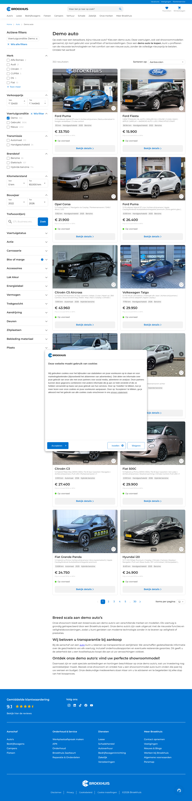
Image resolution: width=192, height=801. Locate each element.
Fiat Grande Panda (68, 557)
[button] (23, 38)
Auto (18, 24)
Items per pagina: (166, 602)
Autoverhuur (105, 748)
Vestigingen (166, 2)
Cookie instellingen (107, 792)
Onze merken (106, 16)
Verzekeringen (106, 762)
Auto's (10, 739)
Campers (12, 748)
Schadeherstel (106, 744)
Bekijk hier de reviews (19, 713)
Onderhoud (59, 748)
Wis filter (39, 113)
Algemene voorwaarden (158, 757)
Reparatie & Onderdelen (66, 757)
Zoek (43, 221)
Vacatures (155, 2)
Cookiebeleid (85, 792)
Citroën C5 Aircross (68, 292)
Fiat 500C (129, 469)
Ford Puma (63, 116)
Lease (101, 739)
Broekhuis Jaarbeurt (64, 753)
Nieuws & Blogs (153, 748)
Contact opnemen (154, 739)
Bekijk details (84, 148)
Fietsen (11, 753)
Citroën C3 (62, 469)
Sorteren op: (140, 62)
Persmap (149, 762)
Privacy (70, 792)
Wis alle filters (19, 44)
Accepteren (57, 445)
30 (135, 601)
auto (82, 645)
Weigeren (136, 445)
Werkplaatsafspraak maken (68, 739)
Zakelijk (102, 757)
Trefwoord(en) (16, 214)
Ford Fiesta (131, 116)
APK (55, 744)
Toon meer (15, 87)
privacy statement (119, 392)
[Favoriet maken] (113, 108)
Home (9, 24)
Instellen (115, 445)
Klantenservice (179, 2)
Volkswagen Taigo (136, 292)
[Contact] (179, 790)
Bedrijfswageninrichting (112, 753)
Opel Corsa (63, 204)
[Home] (17, 9)
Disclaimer (56, 792)
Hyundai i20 (131, 557)
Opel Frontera (133, 380)
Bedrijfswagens (15, 744)
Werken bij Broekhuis (156, 753)
